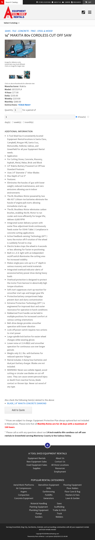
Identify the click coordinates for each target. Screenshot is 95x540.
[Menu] (89, 12)
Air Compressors (23, 488)
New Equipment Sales (37, 461)
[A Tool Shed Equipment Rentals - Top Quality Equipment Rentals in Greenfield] (15, 17)
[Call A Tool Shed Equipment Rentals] (83, 12)
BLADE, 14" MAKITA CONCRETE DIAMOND (26, 403)
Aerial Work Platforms (23, 484)
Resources (60, 468)
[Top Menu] (47, 445)
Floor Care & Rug (72, 491)
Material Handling (39, 503)
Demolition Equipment (48, 484)
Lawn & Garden (72, 498)
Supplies (36, 468)
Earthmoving (49, 491)
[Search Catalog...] (2, 2)
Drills (48, 488)
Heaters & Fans (72, 494)
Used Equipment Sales (36, 464)
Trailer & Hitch (59, 510)
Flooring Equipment (72, 484)
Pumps (39, 513)
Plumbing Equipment (38, 510)
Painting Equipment (39, 506)
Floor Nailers (72, 488)
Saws (59, 503)
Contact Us (60, 461)
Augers (24, 491)
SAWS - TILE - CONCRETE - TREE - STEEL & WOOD (28, 31)
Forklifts (48, 494)
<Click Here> (24, 104)
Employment (60, 471)
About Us (60, 458)
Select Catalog (11, 23)
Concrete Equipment (23, 498)
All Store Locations (60, 464)
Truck (59, 513)
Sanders (38, 516)
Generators (48, 498)
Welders (59, 516)
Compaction (23, 494)
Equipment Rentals (37, 458)
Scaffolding (59, 506)
